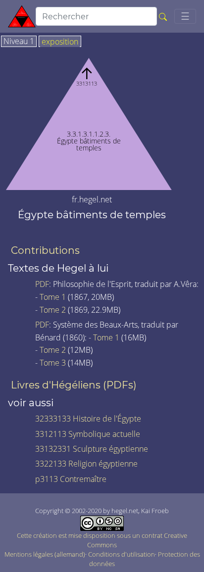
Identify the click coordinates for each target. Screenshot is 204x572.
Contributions (45, 250)
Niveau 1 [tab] (18, 41)
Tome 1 (53, 296)
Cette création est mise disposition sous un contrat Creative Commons (102, 540)
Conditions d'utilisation (121, 554)
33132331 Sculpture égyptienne (91, 448)
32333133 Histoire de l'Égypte (88, 418)
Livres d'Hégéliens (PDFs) (74, 385)
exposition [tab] (60, 42)
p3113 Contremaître (70, 479)
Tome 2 (53, 309)
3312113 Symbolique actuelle (87, 434)
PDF (42, 284)
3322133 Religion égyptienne (86, 463)
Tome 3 (53, 362)
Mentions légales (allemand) (44, 554)
